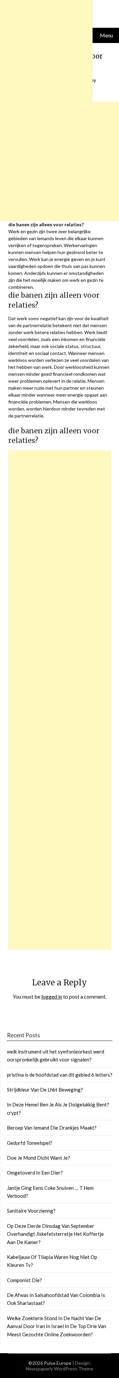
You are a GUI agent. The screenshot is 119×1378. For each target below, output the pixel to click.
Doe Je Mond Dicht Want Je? (38, 1158)
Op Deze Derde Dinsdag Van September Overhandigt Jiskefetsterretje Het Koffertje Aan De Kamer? (55, 1234)
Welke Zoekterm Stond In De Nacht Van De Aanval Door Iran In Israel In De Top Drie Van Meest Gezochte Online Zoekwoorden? (56, 1326)
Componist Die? (24, 1280)
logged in (51, 996)
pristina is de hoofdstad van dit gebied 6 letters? (59, 1075)
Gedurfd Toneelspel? (29, 1143)
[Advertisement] (59, 700)
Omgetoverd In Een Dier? (35, 1173)
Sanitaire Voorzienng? (31, 1211)
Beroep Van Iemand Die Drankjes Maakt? (52, 1128)
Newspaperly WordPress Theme (59, 1368)
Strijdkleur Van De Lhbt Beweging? (45, 1090)
